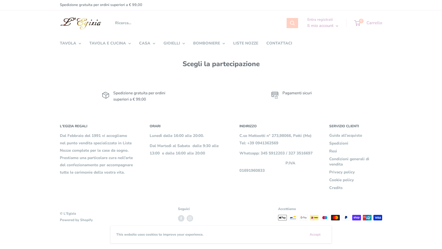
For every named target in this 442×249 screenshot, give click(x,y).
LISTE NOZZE (245, 43)
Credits (336, 187)
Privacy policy (342, 172)
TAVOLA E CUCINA (107, 43)
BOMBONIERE (206, 43)
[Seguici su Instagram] (190, 218)
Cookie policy (341, 180)
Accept (315, 234)
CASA (144, 43)
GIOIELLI (171, 43)
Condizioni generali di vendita (349, 161)
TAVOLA (68, 43)
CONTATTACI (279, 43)
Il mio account (321, 25)
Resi (333, 151)
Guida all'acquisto (345, 135)
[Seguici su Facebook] (181, 218)
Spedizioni (338, 143)
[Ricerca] (292, 23)
